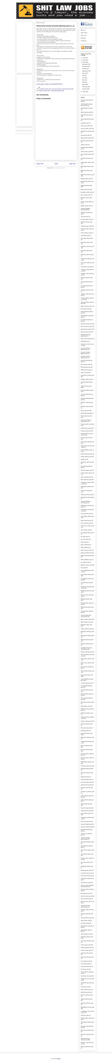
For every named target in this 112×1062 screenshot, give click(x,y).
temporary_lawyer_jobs (87, 936)
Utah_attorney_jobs (86, 989)
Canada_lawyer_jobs (86, 219)
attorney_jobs (84, 144)
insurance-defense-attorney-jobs (86, 502)
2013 (84, 57)
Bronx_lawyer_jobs (86, 195)
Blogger (59, 1058)
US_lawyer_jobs (85, 986)
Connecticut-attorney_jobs (87, 262)
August (84, 73)
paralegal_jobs (84, 730)
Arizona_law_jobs (85, 125)
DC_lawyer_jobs (85, 308)
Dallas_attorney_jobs (86, 306)
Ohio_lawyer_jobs (85, 706)
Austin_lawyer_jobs (86, 151)
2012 (84, 60)
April (83, 82)
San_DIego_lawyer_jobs (87, 854)
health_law (83, 459)
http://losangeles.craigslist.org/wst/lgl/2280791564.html (49, 84)
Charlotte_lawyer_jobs (86, 222)
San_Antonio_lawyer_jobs (87, 850)
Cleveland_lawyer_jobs (87, 242)
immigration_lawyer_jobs (87, 486)
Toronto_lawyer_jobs (86, 950)
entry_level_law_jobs (56, 89)
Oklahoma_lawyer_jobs (87, 713)
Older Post (72, 163)
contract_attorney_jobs (87, 277)
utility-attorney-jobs (86, 992)
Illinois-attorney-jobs (86, 479)
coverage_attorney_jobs (87, 289)
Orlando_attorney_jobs (87, 723)
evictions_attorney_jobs (87, 402)
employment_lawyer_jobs (87, 375)
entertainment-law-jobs (87, 382)
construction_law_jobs (86, 266)
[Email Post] (39, 87)
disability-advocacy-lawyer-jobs (86, 335)
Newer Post (39, 163)
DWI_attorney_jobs (86, 367)
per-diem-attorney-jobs (87, 749)
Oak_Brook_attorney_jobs (87, 702)
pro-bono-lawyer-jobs (86, 782)
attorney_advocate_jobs (87, 140)
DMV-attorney (84, 341)
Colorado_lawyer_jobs (86, 250)
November (85, 66)
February (84, 86)
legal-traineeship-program (87, 555)
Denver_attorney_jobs (86, 326)
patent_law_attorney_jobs (87, 737)
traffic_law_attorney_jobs (87, 957)
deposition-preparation (86, 329)
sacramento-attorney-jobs (87, 841)
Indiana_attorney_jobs (86, 494)
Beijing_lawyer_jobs (86, 178)
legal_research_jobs (86, 550)
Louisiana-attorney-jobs (87, 582)
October (84, 68)
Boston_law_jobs (85, 189)
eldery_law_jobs (85, 372)
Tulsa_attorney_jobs (86, 966)
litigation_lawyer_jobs (86, 565)
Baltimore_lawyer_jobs (86, 170)
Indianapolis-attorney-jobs (87, 497)
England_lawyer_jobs (86, 379)
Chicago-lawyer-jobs (86, 226)
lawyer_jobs (84, 542)
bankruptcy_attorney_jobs (87, 174)
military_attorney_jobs (86, 628)
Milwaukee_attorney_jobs (87, 631)
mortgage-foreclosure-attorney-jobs (86, 648)
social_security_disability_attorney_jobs (87, 886)
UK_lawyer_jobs (85, 969)
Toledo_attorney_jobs (86, 947)
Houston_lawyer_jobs (86, 470)
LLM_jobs (83, 567)
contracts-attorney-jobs (87, 281)
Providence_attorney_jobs (87, 791)
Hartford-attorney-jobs (86, 454)
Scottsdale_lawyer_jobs (87, 866)
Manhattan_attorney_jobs (87, 590)
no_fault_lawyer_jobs (86, 683)
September (85, 71)
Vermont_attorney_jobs (87, 995)
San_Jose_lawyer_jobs (87, 862)
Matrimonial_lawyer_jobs (87, 607)
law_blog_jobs (84, 536)
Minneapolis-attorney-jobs (87, 635)
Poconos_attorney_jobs (87, 772)
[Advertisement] (56, 148)
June (83, 77)
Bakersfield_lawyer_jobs (87, 166)
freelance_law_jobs (86, 431)
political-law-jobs (85, 776)
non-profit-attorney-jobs (87, 690)
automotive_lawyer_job (87, 158)
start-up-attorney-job (86, 898)
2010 (84, 91)
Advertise (83, 38)
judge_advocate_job (86, 520)
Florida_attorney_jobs (86, 416)
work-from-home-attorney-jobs (85, 1039)
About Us (83, 30)
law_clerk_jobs (84, 539)
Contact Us (84, 40)
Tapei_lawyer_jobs (85, 920)
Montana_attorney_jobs (87, 643)
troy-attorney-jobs (85, 963)
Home (56, 163)
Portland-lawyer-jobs (86, 779)
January (84, 89)
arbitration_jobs (85, 123)
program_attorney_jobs (87, 787)
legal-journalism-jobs (86, 552)
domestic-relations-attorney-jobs (86, 348)
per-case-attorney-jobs (87, 745)
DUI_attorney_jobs (85, 364)
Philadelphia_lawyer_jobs (87, 761)
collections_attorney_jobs (87, 246)
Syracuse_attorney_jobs (87, 913)
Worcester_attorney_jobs (87, 1034)
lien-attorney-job (85, 562)
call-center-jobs (85, 216)
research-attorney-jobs (87, 826)
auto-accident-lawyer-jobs (87, 154)
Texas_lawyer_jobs (86, 944)
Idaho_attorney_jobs (86, 477)
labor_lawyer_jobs (85, 530)
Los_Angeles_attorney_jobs (43, 90)
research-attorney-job (86, 824)
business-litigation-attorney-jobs (85, 209)
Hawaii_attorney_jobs (86, 456)
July (83, 75)
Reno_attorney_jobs (86, 821)
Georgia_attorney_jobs (87, 437)
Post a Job (83, 35)
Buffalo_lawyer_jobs (86, 205)
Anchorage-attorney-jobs (87, 119)
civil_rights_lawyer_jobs (87, 238)
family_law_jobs (85, 410)
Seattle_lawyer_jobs (86, 870)
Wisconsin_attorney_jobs (87, 1030)
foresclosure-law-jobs (86, 428)
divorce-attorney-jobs (86, 338)
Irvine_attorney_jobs (86, 513)
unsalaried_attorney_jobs (87, 982)
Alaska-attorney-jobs (86, 112)
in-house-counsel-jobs (86, 490)
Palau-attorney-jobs (86, 728)
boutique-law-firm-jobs (86, 192)
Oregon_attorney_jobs (86, 721)
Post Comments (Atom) (59, 168)
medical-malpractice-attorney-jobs (86, 616)
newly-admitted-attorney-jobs (57, 90)
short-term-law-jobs (86, 875)
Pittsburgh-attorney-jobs (87, 768)
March (84, 84)
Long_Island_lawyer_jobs (87, 574)
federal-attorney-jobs (86, 413)
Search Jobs (84, 32)
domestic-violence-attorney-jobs (86, 357)
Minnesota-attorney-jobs (87, 639)
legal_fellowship (85, 547)
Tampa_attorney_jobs (86, 917)
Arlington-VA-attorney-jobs (87, 131)
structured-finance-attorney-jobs (86, 906)
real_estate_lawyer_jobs (87, 813)
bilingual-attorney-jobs (86, 185)
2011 (84, 62)
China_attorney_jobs (86, 232)
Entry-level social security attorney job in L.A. (55, 26)
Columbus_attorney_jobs (87, 254)
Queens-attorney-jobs (86, 803)
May (83, 80)
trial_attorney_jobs (85, 961)
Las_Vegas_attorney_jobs (87, 532)
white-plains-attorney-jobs (87, 1022)
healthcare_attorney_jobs (87, 462)
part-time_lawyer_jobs (86, 733)
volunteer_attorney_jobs (87, 1003)
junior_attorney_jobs (86, 523)
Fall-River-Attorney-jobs (87, 406)
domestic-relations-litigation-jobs (86, 353)
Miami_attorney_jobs (86, 619)
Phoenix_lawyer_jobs (86, 766)
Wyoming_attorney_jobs (87, 1046)
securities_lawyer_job (86, 873)
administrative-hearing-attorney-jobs (87, 104)
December (85, 64)
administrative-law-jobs (87, 108)
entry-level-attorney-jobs (67, 89)
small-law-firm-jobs (86, 882)
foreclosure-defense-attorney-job (86, 420)
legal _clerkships (85, 544)
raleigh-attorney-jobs (86, 810)
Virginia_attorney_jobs (86, 999)
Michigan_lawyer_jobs (86, 624)
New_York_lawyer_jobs (87, 675)
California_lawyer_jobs (45, 89)
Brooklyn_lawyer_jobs (86, 197)
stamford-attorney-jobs (87, 896)
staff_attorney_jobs (86, 893)
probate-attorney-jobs (86, 784)
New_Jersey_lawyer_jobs (87, 662)
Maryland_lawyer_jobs (86, 599)
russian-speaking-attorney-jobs (85, 838)
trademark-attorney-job (87, 953)
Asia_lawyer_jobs (85, 135)
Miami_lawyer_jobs (86, 622)
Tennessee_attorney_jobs (87, 940)
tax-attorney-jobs (85, 923)
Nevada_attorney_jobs (86, 652)
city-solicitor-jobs (85, 235)
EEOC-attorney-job (86, 369)
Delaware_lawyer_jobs (86, 323)
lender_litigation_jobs (86, 559)
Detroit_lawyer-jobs (86, 332)
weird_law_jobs (85, 1015)
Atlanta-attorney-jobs (86, 138)
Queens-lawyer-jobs (86, 808)
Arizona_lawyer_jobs (86, 128)
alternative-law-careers (87, 115)
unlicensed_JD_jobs (86, 976)
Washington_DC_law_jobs (87, 1007)
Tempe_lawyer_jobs (86, 934)
